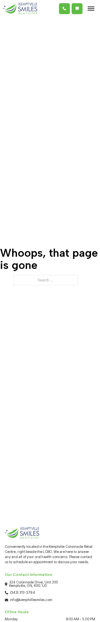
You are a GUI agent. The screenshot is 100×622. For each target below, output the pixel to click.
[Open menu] (91, 8)
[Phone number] (64, 8)
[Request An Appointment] (77, 8)
